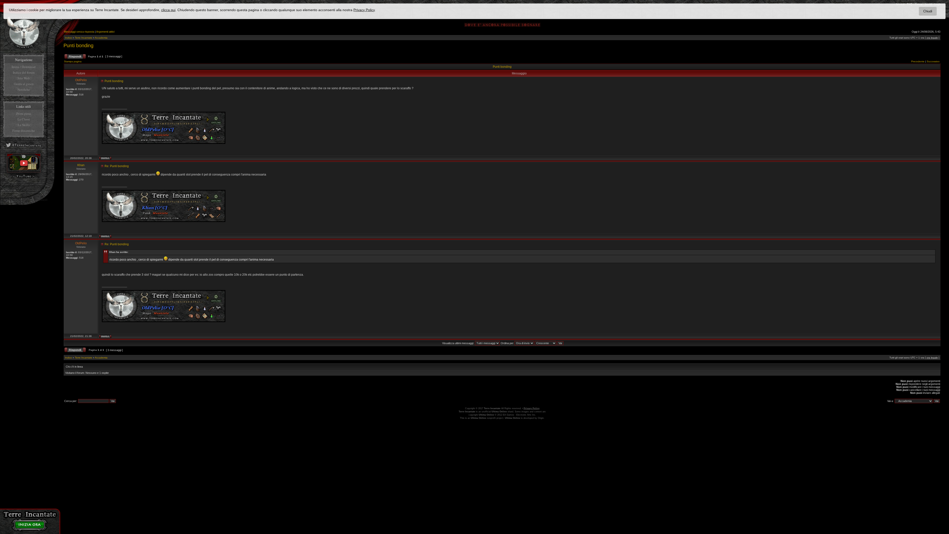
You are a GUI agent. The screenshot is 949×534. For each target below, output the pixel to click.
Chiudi (927, 11)
